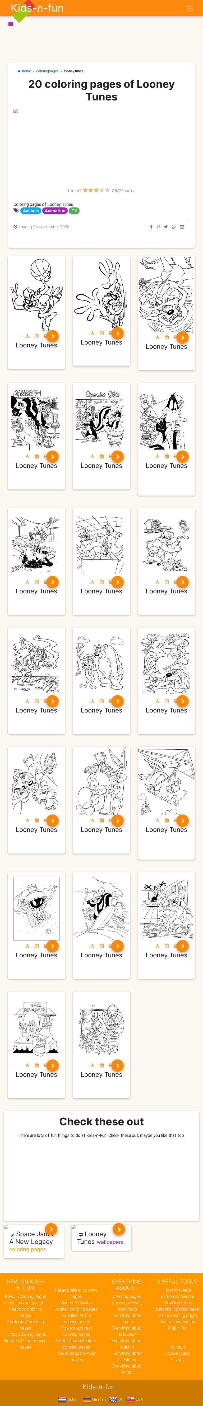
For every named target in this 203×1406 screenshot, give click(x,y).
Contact (177, 1347)
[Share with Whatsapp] (174, 227)
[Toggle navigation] (189, 8)
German (98, 1399)
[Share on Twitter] (166, 227)
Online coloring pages (178, 1315)
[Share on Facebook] (151, 227)
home (26, 71)
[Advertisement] (101, 150)
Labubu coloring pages (25, 1302)
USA (139, 1399)
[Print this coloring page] (46, 335)
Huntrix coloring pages (25, 1334)
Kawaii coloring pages (25, 1296)
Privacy (177, 1359)
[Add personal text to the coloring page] (27, 335)
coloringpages (47, 71)
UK (120, 1399)
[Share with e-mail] (182, 227)
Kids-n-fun (37, 8)
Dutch (72, 1399)
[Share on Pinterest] (158, 227)
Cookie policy (177, 1353)
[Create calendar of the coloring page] (37, 335)
